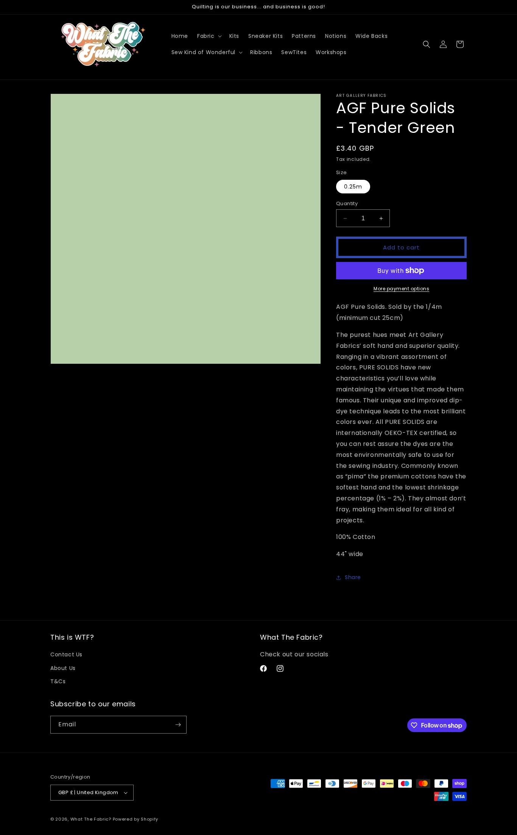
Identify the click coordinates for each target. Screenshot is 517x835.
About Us (63, 668)
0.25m (353, 186)
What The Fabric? (90, 819)
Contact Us (66, 654)
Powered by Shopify (136, 819)
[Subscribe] (178, 725)
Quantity (347, 203)
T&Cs (57, 681)
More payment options (401, 288)
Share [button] (353, 577)
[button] (209, 36)
